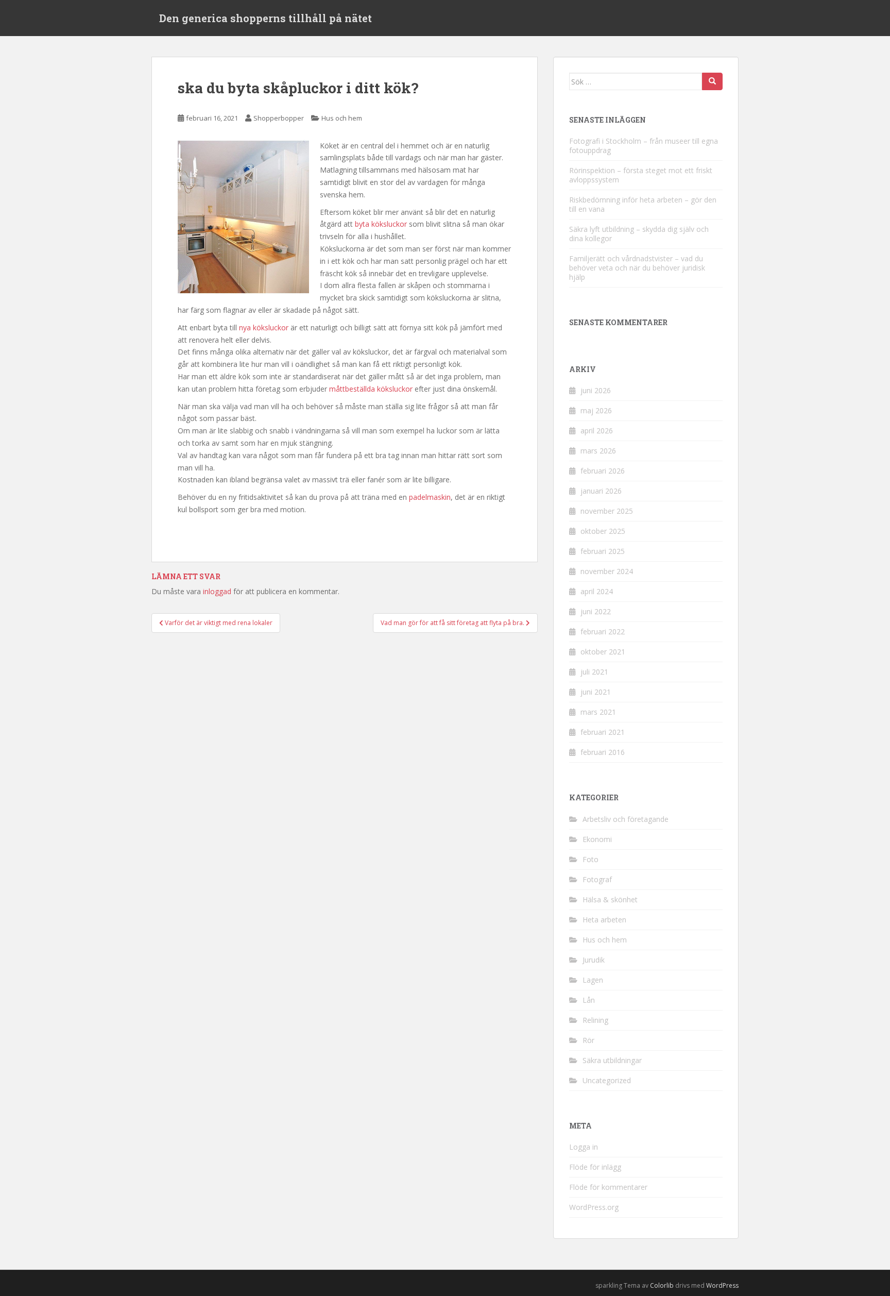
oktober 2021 (602, 652)
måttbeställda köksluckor (371, 389)
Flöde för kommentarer (608, 1187)
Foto (590, 859)
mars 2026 (598, 451)
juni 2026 (595, 390)
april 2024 (596, 591)
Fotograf (597, 879)
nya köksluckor (263, 327)
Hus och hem (341, 118)
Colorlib (662, 1285)
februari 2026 (602, 471)
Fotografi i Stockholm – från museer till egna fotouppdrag (643, 145)
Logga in (583, 1147)
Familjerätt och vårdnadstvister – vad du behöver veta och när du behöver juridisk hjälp (637, 268)
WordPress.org (594, 1207)
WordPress (722, 1285)
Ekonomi (597, 839)
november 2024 (606, 571)
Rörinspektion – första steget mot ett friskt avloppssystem (640, 174)
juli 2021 (594, 672)
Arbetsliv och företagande (626, 819)
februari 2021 (602, 732)
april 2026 (596, 430)
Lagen (593, 980)
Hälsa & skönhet (610, 899)
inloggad (217, 591)
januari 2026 (601, 491)
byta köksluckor (381, 224)
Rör (588, 1040)
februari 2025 (602, 551)
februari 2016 (602, 752)
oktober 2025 (602, 531)
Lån (589, 1000)
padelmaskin (430, 497)
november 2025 (606, 511)
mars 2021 (598, 712)
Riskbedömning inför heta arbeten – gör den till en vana (642, 204)
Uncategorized (607, 1080)
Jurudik (594, 960)
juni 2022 (595, 611)
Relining (595, 1020)
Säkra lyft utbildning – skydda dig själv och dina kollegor (639, 233)
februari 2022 (602, 631)
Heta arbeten (604, 919)
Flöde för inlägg (595, 1167)
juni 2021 (595, 692)
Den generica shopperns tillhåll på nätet (265, 18)
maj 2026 (596, 410)
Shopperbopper (278, 118)
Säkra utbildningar (612, 1060)
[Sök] (712, 81)
